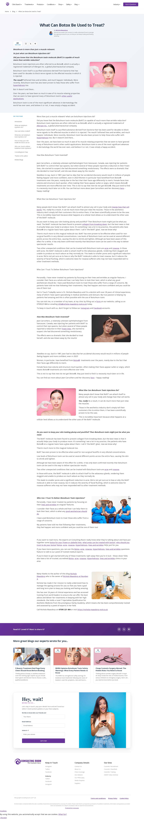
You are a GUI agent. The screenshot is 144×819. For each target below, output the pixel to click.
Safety (69, 4)
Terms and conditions (98, 798)
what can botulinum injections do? (21, 126)
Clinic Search (17, 4)
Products (40, 4)
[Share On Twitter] (30, 44)
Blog (76, 4)
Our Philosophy (79, 778)
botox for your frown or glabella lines (66, 542)
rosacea (116, 248)
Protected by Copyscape (72, 808)
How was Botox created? (22, 131)
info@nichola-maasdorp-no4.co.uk (72, 304)
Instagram (85, 308)
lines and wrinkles (48, 504)
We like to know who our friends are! (34, 713)
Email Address (26, 722)
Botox (59, 545)
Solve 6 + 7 (25, 730)
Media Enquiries (80, 780)
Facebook (98, 308)
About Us (78, 769)
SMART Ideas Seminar (111, 775)
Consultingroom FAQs (21, 152)
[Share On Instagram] (26, 44)
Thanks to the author (21, 156)
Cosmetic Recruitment (111, 766)
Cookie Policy (124, 798)
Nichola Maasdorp (62, 30)
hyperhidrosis (19, 85)
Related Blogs (19, 160)
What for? (62, 814)
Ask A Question (130, 4)
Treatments (29, 4)
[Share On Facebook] (35, 44)
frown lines (66, 329)
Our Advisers (79, 775)
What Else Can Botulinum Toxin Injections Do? (22, 136)
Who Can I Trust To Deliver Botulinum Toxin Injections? (23, 147)
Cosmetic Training (109, 772)
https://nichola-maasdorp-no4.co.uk (92, 609)
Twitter (47, 769)
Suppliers (77, 783)
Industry (116, 4)
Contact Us (78, 766)
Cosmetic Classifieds (110, 769)
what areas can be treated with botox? (99, 542)
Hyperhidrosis (81, 545)
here (122, 188)
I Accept (3, 817)
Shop (60, 4)
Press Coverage (80, 772)
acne (106, 248)
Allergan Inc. (42, 126)
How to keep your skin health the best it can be (22, 141)
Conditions (51, 4)
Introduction (18, 121)
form (98, 301)
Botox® (76, 360)
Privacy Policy (112, 798)
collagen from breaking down (94, 224)
